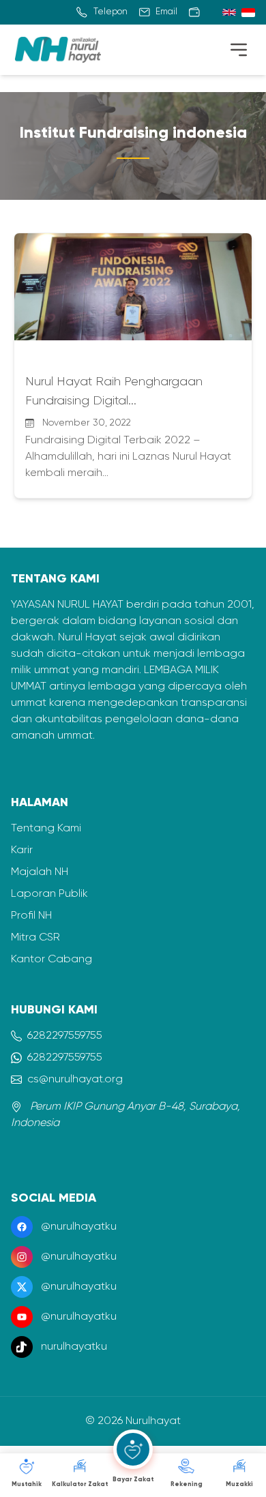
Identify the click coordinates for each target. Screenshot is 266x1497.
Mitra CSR (35, 937)
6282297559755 (64, 1036)
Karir (22, 850)
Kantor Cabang (51, 959)
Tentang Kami (46, 828)
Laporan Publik (49, 894)
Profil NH (31, 915)
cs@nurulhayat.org (75, 1079)
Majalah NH (39, 872)
